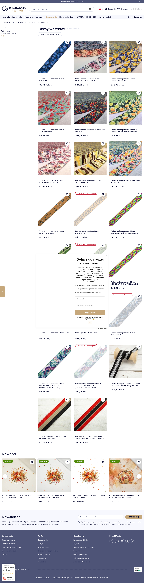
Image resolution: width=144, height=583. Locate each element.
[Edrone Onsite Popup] (72, 291)
